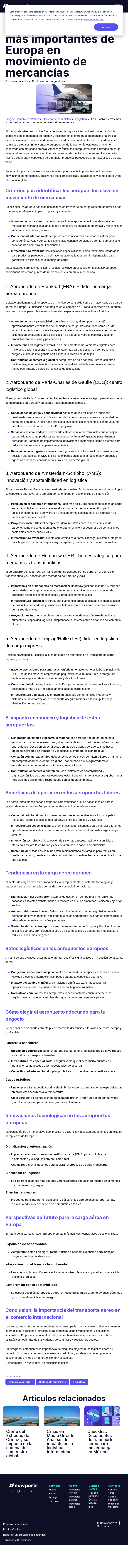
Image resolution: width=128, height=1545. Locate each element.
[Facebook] (11, 1491)
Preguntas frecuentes (113, 1505)
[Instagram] (18, 1491)
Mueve (52, 1489)
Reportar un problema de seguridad (24, 1534)
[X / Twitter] (31, 1491)
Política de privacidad (94, 19)
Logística (81, 119)
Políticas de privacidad (16, 1524)
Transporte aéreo (74, 1505)
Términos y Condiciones (17, 1540)
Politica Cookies (12, 1529)
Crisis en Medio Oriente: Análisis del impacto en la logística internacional (61, 1441)
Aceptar (106, 27)
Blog (8, 119)
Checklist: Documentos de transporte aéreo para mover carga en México (100, 1441)
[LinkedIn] (24, 1491)
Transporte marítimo (74, 1498)
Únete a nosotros (93, 1501)
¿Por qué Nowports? (94, 1494)
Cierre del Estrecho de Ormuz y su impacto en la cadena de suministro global (19, 1443)
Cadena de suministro (57, 119)
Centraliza (54, 1501)
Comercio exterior (27, 119)
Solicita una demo (113, 1498)
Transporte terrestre (74, 1491)
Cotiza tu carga (112, 1491)
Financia (53, 1493)
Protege (53, 1497)
